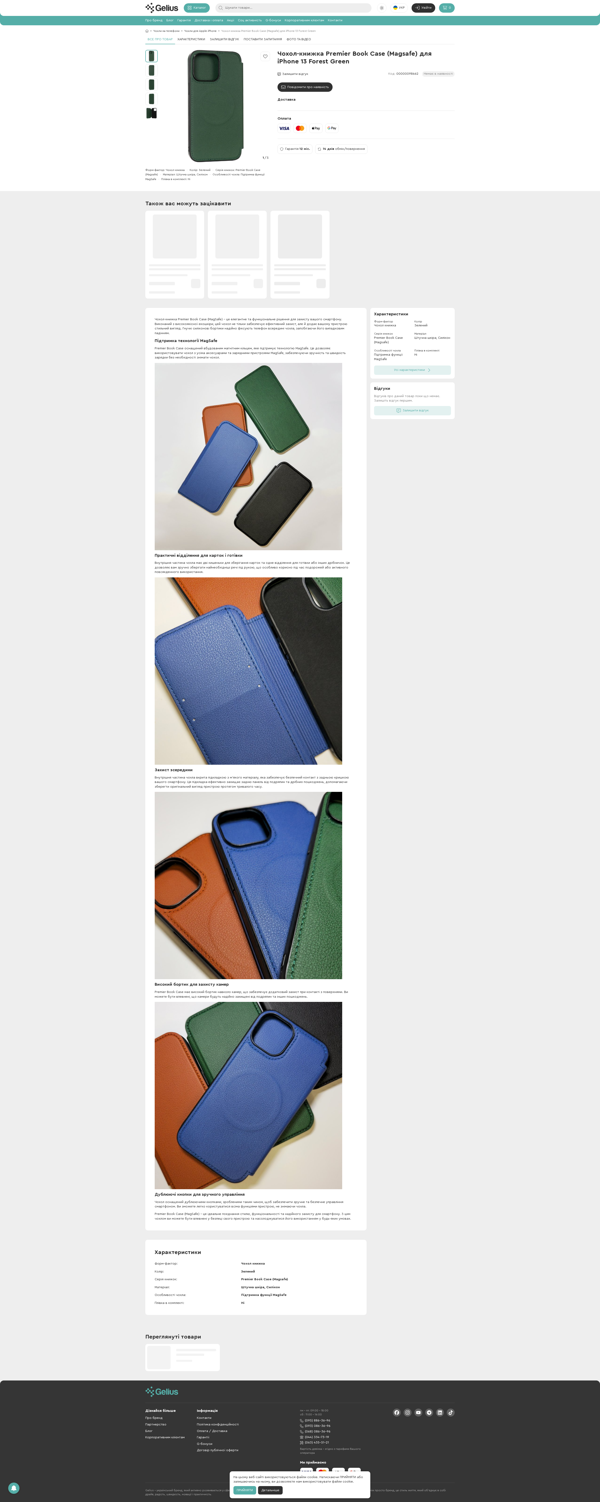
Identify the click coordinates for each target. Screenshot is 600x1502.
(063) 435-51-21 (317, 1442)
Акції (230, 20)
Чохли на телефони (166, 31)
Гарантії (203, 1437)
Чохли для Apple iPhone (200, 31)
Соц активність (250, 20)
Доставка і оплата (209, 20)
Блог (170, 20)
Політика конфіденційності (218, 1424)
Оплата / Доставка (212, 1431)
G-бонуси (273, 20)
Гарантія (184, 20)
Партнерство (155, 1424)
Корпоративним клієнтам (304, 20)
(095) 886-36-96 (317, 1420)
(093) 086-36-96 (317, 1426)
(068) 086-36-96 (317, 1431)
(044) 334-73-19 (317, 1437)
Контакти (335, 20)
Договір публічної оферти (217, 1450)
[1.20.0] (161, 8)
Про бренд (154, 20)
